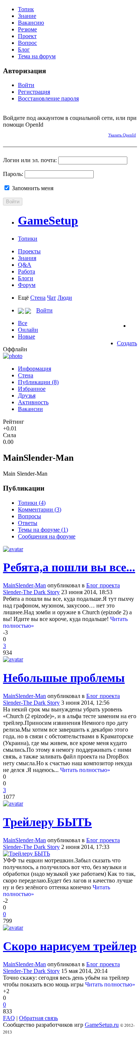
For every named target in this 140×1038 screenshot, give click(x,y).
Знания (27, 258)
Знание (27, 16)
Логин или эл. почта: (30, 160)
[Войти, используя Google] (47, 133)
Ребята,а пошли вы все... (69, 567)
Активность (33, 402)
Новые (26, 336)
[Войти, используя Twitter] (34, 133)
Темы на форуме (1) (43, 529)
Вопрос (27, 43)
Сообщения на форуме (46, 536)
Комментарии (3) (39, 509)
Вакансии (30, 409)
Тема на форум (37, 56)
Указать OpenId (122, 135)
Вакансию (31, 22)
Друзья (26, 395)
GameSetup (48, 220)
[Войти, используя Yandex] (60, 133)
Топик (26, 9)
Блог (24, 49)
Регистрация (34, 92)
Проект (27, 36)
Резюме (27, 29)
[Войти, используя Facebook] (8, 133)
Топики (27, 238)
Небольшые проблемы (64, 678)
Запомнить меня (31, 188)
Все (22, 323)
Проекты (29, 251)
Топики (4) (32, 503)
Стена (38, 297)
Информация (34, 368)
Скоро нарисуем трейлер (70, 946)
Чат (51, 297)
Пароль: (13, 174)
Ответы (27, 523)
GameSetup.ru (102, 1025)
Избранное (32, 389)
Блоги (25, 278)
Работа (26, 271)
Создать (127, 343)
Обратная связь (38, 1018)
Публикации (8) (38, 382)
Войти (26, 85)
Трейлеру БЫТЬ (47, 822)
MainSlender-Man (24, 585)
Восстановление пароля (48, 98)
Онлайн (28, 330)
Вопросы (29, 516)
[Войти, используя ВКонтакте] (21, 133)
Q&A (24, 265)
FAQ (9, 1018)
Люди (64, 297)
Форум (26, 285)
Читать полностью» (85, 770)
